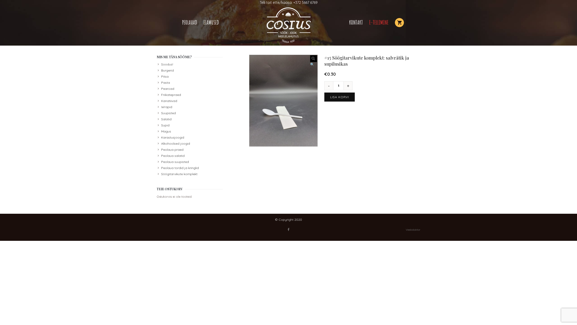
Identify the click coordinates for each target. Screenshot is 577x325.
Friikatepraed (171, 95)
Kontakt (356, 22)
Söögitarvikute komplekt (179, 174)
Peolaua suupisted (175, 162)
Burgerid (167, 70)
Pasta (165, 83)
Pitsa (165, 76)
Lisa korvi (339, 97)
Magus (166, 131)
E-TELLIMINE (379, 22)
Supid (165, 125)
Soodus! (167, 64)
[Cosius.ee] (288, 25)
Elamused (211, 22)
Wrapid (166, 107)
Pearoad (167, 89)
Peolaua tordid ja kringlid (180, 168)
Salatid (166, 119)
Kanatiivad (169, 101)
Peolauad (189, 22)
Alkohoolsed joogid (175, 144)
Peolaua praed (172, 150)
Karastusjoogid (172, 137)
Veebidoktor (413, 229)
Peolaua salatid (173, 156)
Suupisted (168, 113)
